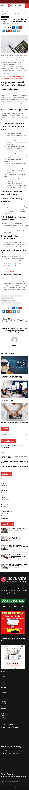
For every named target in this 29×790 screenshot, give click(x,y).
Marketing (3, 506)
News (2, 681)
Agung (3, 23)
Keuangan (3, 497)
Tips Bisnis (3, 516)
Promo (2, 713)
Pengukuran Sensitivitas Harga (8, 300)
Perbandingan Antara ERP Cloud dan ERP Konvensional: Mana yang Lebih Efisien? (11, 377)
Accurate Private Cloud (6, 699)
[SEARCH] (26, 434)
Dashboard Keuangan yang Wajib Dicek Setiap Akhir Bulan (18, 565)
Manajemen (3, 502)
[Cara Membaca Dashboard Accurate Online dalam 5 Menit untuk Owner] (4, 556)
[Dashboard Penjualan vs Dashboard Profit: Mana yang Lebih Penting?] (4, 547)
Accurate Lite (4, 697)
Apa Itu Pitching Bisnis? (7, 400)
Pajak (2, 509)
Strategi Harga (17, 302)
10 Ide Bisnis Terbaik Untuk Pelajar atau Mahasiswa (14, 422)
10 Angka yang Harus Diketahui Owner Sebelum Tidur (17, 537)
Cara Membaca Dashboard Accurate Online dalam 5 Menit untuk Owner (17, 556)
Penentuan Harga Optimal (7, 298)
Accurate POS (4, 703)
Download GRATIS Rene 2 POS (8, 724)
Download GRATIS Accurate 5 (8, 722)
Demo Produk (4, 715)
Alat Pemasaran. (5, 295)
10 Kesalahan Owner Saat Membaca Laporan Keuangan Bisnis (18, 529)
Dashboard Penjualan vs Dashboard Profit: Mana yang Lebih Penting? (18, 547)
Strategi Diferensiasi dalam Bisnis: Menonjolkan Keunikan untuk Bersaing (14, 320)
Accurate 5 (3, 692)
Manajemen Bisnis (5, 504)
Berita (2, 481)
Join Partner (4, 717)
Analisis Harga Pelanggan (16, 295)
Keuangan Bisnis (5, 499)
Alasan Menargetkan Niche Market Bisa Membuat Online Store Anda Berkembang (15, 330)
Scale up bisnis (4, 513)
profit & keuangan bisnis (6, 511)
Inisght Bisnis (4, 495)
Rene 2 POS (3, 701)
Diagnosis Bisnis (5, 490)
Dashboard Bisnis (5, 488)
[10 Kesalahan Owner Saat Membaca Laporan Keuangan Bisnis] (4, 530)
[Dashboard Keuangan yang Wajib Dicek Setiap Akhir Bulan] (4, 566)
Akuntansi (3, 16)
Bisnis (7, 16)
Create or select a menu (14, 2)
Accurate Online (4, 694)
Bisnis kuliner (4, 485)
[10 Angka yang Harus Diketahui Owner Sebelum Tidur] (4, 538)
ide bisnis (3, 492)
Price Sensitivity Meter (7, 302)
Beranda (3, 676)
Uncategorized (4, 518)
